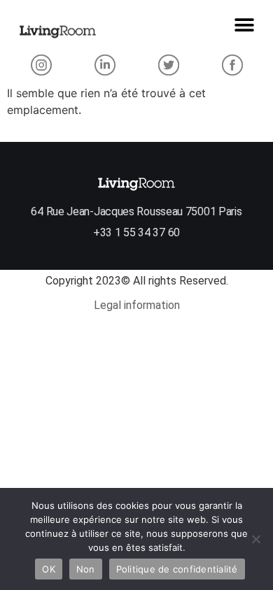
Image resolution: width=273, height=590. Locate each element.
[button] (244, 25)
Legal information (137, 305)
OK (48, 569)
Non (85, 569)
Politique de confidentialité (177, 569)
